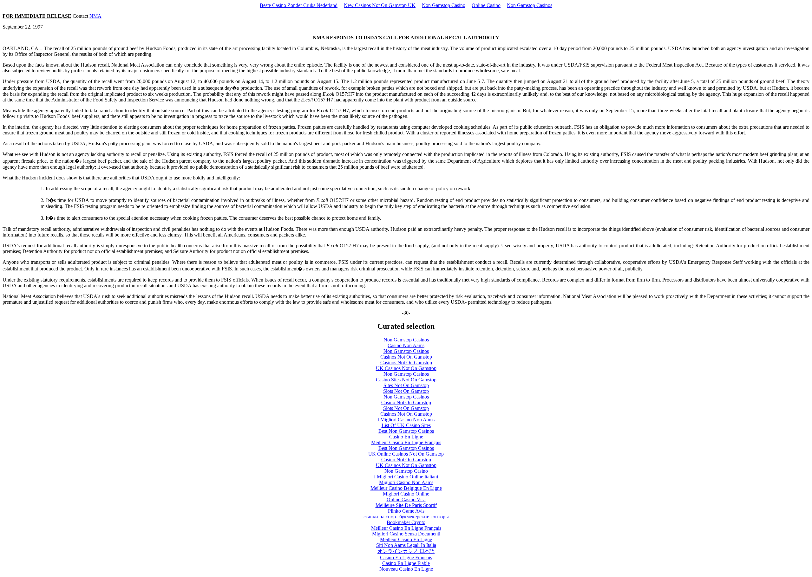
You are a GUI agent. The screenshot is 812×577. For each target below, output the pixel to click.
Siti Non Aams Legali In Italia (406, 545)
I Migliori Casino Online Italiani (406, 476)
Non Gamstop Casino (443, 5)
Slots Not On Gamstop (406, 391)
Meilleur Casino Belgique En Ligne (406, 488)
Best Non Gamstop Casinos (406, 431)
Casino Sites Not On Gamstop (406, 379)
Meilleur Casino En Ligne (406, 539)
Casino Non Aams (406, 345)
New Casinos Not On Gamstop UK (380, 5)
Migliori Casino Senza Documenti (406, 533)
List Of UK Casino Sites (406, 425)
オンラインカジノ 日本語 (406, 551)
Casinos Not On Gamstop (406, 357)
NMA (95, 16)
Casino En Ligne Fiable (406, 563)
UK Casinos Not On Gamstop (406, 368)
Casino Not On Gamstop (406, 402)
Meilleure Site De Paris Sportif (406, 505)
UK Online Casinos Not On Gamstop (406, 454)
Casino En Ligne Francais (406, 557)
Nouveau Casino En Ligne (406, 569)
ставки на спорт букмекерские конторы (406, 516)
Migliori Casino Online (406, 493)
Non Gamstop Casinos (529, 5)
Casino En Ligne (406, 436)
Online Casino (486, 5)
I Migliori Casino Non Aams (406, 419)
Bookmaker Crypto (406, 522)
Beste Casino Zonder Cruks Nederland (298, 5)
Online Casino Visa (406, 499)
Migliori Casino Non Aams (406, 482)
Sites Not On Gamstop (406, 385)
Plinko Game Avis (406, 511)
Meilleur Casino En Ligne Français (406, 442)
